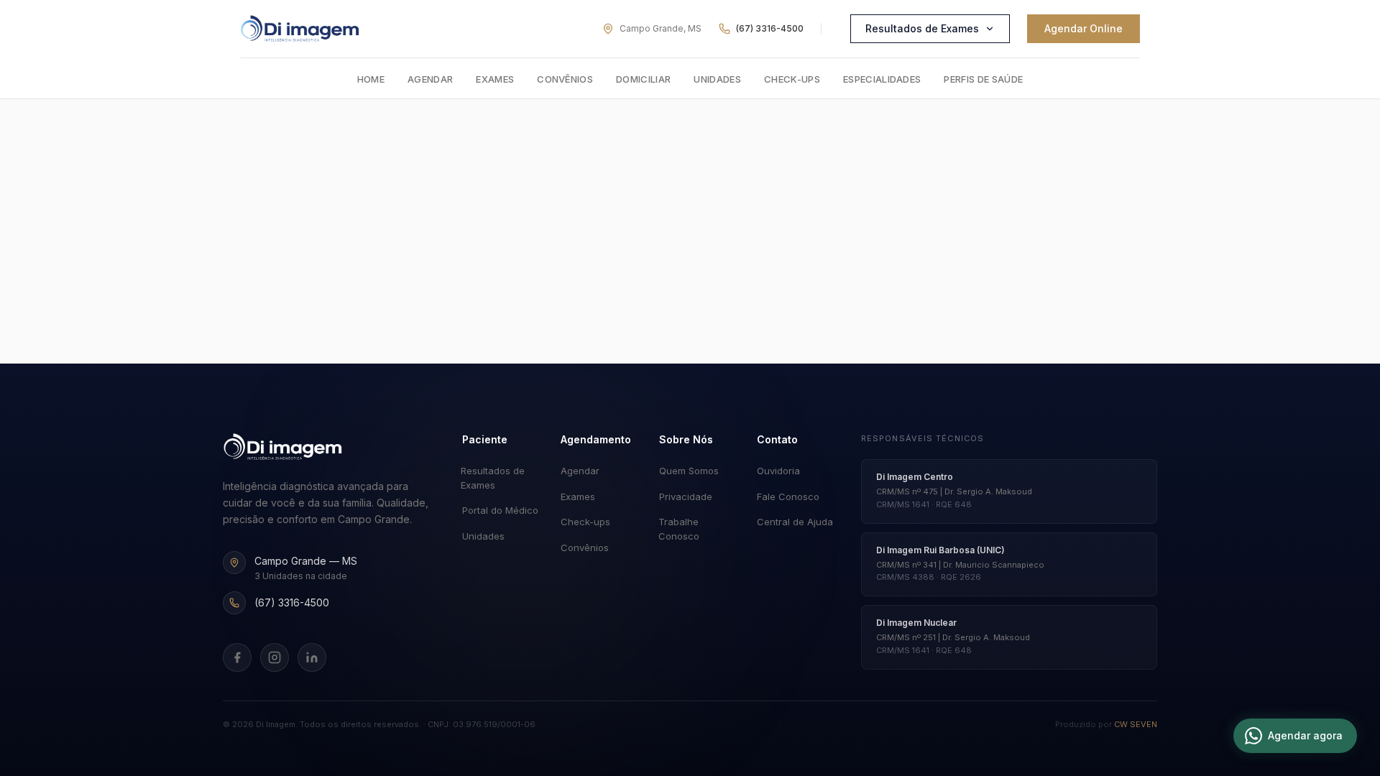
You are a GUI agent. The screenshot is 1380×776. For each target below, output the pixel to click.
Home (371, 79)
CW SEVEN (1135, 724)
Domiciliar (643, 79)
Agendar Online (1083, 28)
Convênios (565, 79)
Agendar (430, 79)
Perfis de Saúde (983, 79)
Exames (495, 79)
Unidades (717, 79)
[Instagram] (274, 657)
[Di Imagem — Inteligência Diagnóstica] (300, 28)
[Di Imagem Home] (283, 447)
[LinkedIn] (312, 657)
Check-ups (792, 79)
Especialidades (882, 79)
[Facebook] (237, 657)
